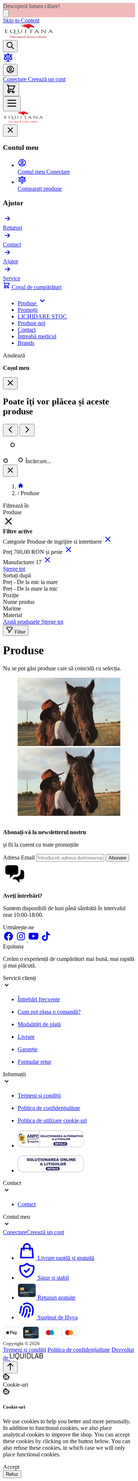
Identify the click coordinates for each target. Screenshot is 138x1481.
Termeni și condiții (39, 1095)
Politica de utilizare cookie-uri (52, 1120)
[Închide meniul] (10, 131)
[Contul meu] (10, 70)
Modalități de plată (39, 1024)
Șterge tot (14, 569)
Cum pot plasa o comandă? (49, 1012)
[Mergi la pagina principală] (28, 36)
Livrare (26, 1037)
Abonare (117, 858)
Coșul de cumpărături (35, 287)
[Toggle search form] (10, 46)
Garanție (28, 1049)
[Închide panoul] (10, 471)
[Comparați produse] (8, 60)
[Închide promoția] (6, 13)
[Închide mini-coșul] (10, 383)
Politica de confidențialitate (49, 1108)
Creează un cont (46, 79)
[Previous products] (10, 430)
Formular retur (34, 1062)
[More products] (27, 430)
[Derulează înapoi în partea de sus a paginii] (10, 1367)
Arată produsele (22, 622)
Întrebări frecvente (39, 999)
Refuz (12, 1474)
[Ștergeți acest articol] (107, 541)
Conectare (14, 79)
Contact (27, 1204)
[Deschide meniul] (12, 103)
